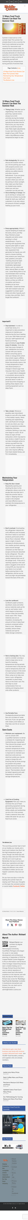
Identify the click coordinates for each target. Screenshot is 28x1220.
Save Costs (6, 78)
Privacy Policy (13, 1182)
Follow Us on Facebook (13, 1190)
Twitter (22, 886)
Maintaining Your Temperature (13, 76)
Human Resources (20, 911)
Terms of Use (13, 1175)
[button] (3, 1028)
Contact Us (13, 1168)
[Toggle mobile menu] (25, 6)
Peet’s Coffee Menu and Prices (13, 1077)
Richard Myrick (6, 911)
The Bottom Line (8, 80)
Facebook (16, 886)
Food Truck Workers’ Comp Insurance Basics (19, 1030)
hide (19, 68)
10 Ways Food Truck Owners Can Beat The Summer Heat (13, 72)
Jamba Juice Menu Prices (11, 1072)
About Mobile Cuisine (13, 1161)
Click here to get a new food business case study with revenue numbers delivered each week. (13, 1051)
